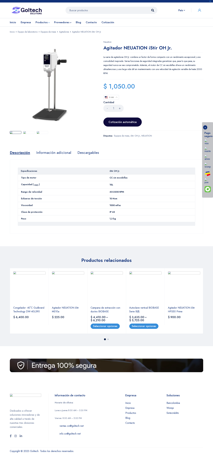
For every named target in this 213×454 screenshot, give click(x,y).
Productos (130, 413)
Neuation (107, 41)
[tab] (20, 152)
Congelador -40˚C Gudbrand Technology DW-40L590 (28, 309)
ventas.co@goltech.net (72, 426)
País (180, 10)
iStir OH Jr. (135, 135)
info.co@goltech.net (70, 433)
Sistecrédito (173, 413)
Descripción (20, 152)
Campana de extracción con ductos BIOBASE (105, 309)
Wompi (170, 408)
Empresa (129, 408)
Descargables (88, 152)
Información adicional (53, 152)
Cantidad (108, 102)
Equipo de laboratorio (28, 31)
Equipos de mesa (48, 31)
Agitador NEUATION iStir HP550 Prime (181, 309)
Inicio (12, 31)
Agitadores (64, 31)
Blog (127, 418)
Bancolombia (173, 403)
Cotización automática (123, 122)
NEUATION (146, 135)
